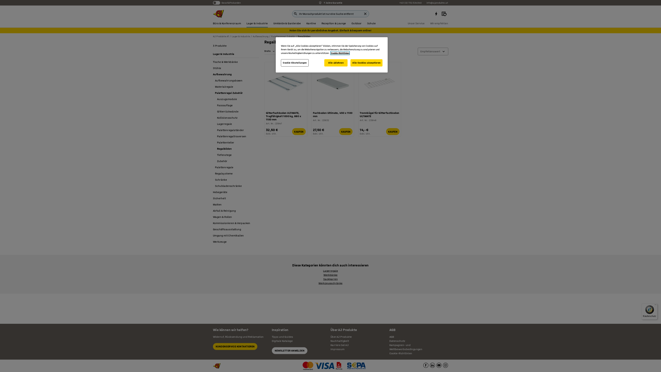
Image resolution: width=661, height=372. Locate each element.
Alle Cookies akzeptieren (366, 62)
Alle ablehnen (336, 62)
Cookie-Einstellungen (295, 62)
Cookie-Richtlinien (340, 53)
